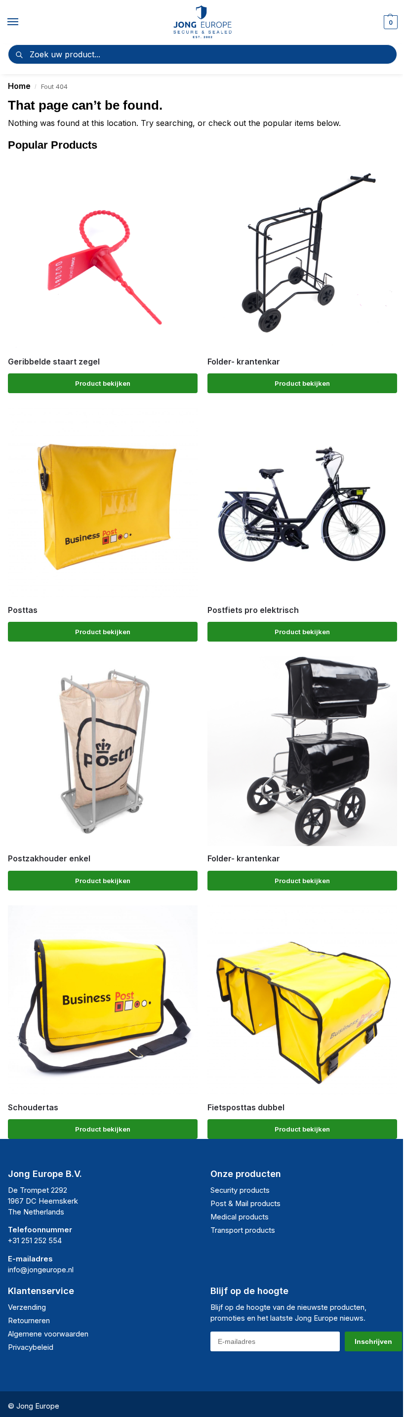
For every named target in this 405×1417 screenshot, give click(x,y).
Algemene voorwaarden (48, 1334)
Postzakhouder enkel (49, 858)
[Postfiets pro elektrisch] (302, 503)
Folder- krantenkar (243, 361)
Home (19, 86)
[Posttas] (103, 503)
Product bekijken (102, 383)
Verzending (27, 1307)
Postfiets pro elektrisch (253, 610)
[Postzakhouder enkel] (103, 751)
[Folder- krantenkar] (302, 254)
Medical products (239, 1217)
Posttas (23, 610)
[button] (389, 22)
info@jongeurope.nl (41, 1269)
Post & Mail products (245, 1203)
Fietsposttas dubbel (245, 1107)
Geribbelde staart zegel (54, 361)
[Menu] (22, 22)
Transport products (242, 1230)
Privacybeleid (30, 1347)
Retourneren (29, 1320)
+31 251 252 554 (35, 1240)
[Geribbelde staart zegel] (103, 254)
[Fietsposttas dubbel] (302, 1000)
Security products (240, 1190)
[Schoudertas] (103, 1000)
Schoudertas (33, 1107)
